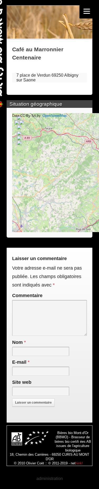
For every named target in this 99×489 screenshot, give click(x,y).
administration (49, 478)
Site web (21, 382)
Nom (17, 342)
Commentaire (27, 295)
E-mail (19, 362)
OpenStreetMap (55, 116)
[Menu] (86, 11)
